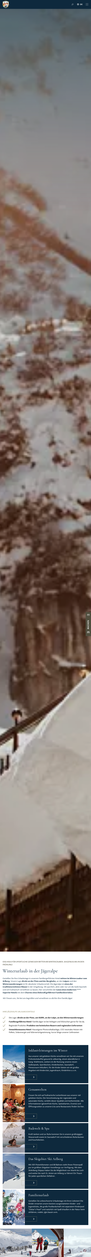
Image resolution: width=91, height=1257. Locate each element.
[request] (88, 614)
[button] (87, 4)
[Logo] (6, 4)
